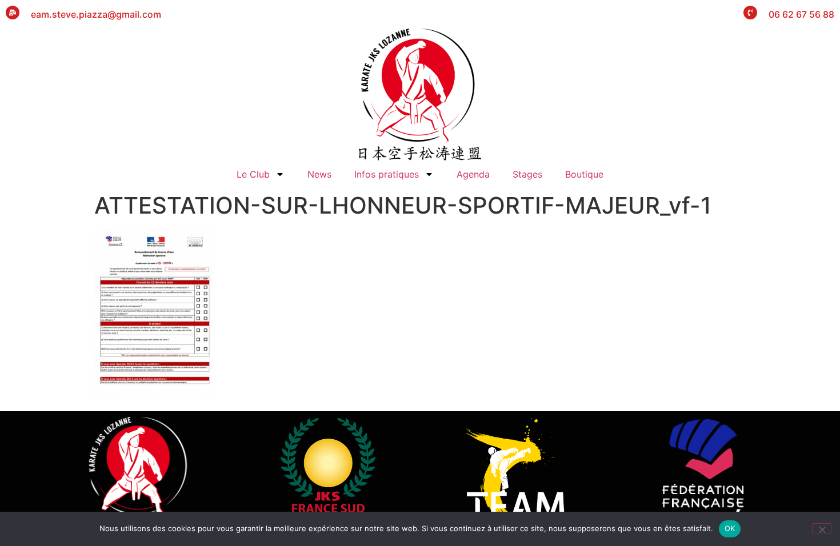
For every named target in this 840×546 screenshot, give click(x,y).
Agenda (473, 174)
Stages (527, 174)
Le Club (253, 174)
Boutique (584, 174)
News (319, 174)
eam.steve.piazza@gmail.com (96, 14)
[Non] (821, 528)
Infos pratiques (386, 174)
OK (730, 528)
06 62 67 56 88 (801, 14)
